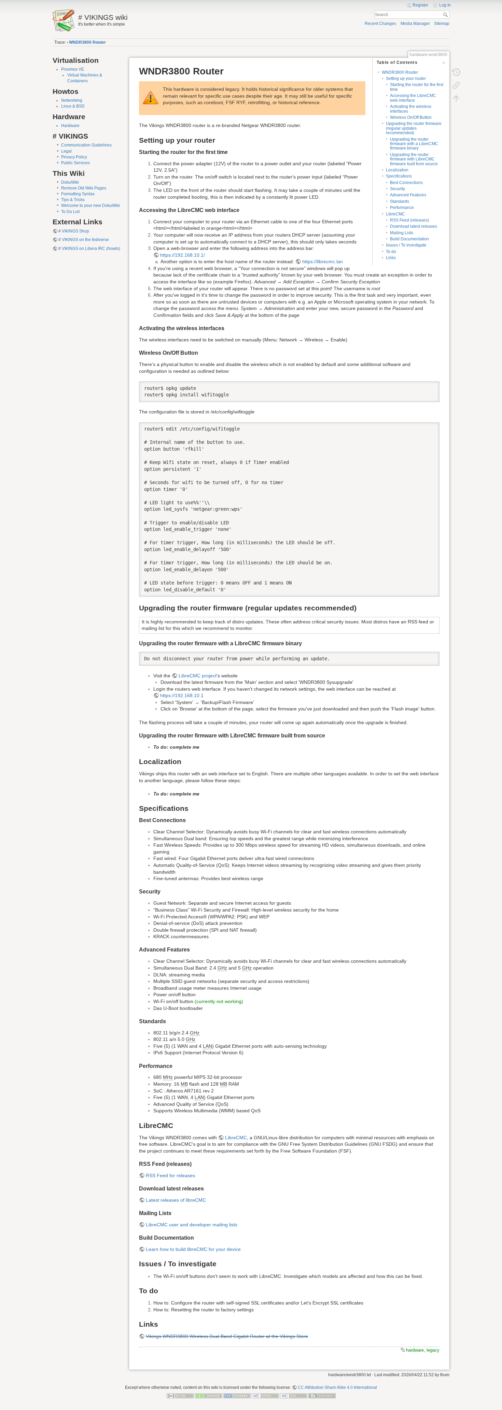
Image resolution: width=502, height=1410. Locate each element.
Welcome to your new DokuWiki (90, 205)
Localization (397, 170)
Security (397, 188)
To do (391, 251)
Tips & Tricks (73, 199)
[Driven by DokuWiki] (322, 1395)
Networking (71, 100)
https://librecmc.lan (322, 261)
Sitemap (441, 23)
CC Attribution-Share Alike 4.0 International (337, 1387)
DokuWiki (70, 182)
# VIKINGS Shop (73, 231)
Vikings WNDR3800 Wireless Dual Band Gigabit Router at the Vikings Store (227, 1336)
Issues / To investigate (406, 245)
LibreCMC (395, 214)
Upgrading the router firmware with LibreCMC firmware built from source (414, 159)
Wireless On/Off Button (411, 117)
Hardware (70, 125)
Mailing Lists (401, 232)
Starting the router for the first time (416, 86)
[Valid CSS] (293, 1395)
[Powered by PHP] (237, 1395)
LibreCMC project (198, 675)
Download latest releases (413, 226)
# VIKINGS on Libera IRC (81, 248)
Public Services (75, 162)
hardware (415, 1350)
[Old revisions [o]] (456, 72)
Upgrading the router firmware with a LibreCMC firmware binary (414, 144)
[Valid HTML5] (265, 1395)
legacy (433, 1350)
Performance (402, 207)
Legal (66, 151)
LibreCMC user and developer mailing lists (191, 1224)
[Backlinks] (456, 85)
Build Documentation (409, 239)
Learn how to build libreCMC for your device (193, 1249)
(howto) (113, 248)
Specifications (399, 176)
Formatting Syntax (78, 194)
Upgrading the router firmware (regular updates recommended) (414, 128)
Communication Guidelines (86, 145)
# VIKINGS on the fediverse (83, 239)
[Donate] (208, 1395)
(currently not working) (219, 1001)
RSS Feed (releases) (409, 220)
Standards (399, 201)
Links (391, 257)
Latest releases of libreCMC (176, 1200)
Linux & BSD (73, 106)
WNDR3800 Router (87, 42)
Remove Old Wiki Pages (83, 188)
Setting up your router (406, 78)
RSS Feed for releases (170, 1175)
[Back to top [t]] (456, 98)
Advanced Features (408, 195)
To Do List (70, 211)
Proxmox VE (72, 69)
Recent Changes (380, 23)
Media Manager (415, 23)
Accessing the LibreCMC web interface (413, 97)
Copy (429, 386)
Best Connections (406, 182)
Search (446, 14)
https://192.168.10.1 (182, 695)
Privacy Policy (74, 157)
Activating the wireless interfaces (410, 108)
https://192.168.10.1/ (182, 255)
